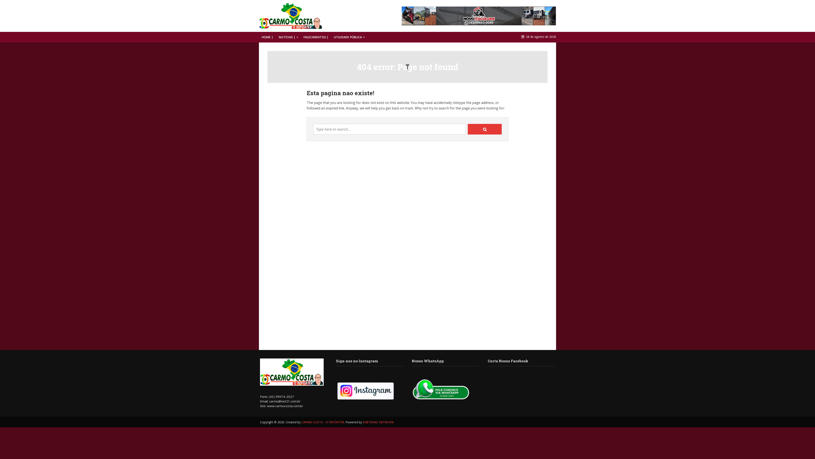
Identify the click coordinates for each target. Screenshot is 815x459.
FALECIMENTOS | (316, 37)
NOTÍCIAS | (287, 37)
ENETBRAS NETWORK (378, 422)
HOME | (267, 37)
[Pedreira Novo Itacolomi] (479, 16)
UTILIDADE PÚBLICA (348, 37)
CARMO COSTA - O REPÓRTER (322, 422)
